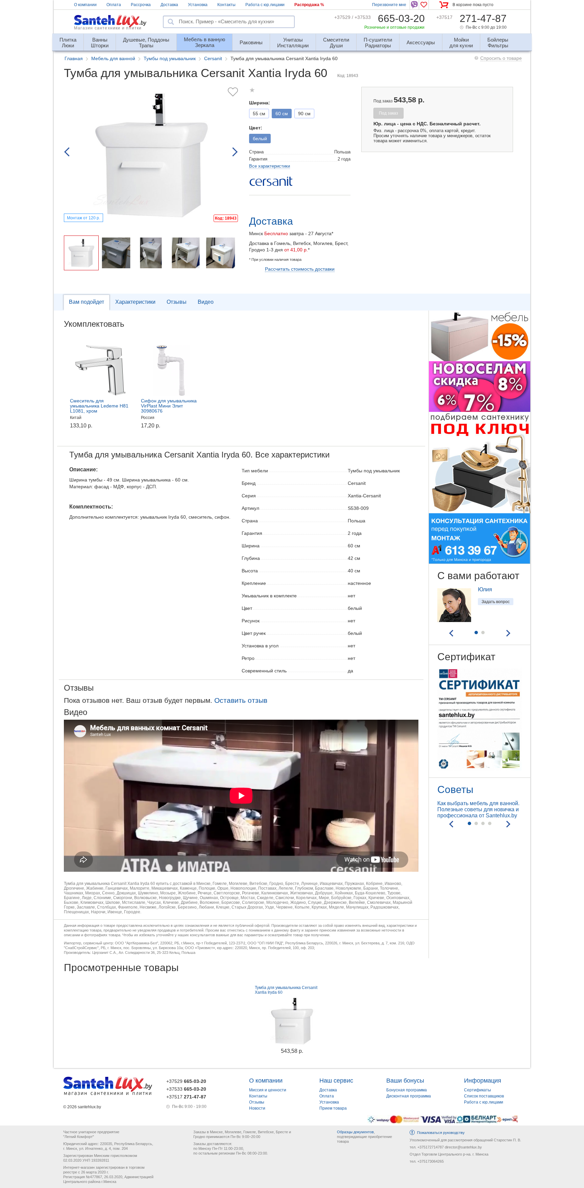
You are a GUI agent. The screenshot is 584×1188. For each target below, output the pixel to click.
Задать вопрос (496, 601)
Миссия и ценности (267, 1090)
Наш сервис (336, 1080)
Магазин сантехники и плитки (108, 28)
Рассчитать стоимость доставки (300, 269)
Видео (206, 302)
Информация (482, 1080)
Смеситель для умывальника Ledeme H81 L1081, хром (99, 406)
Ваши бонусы (405, 1080)
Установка (198, 4)
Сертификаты (477, 1090)
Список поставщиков (484, 1096)
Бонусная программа (406, 1090)
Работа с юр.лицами (265, 4)
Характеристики (135, 302)
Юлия (485, 589)
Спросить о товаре (501, 58)
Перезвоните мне (389, 4)
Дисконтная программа (408, 1096)
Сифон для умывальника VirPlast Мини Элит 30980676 (169, 406)
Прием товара (333, 1108)
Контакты (226, 4)
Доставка (169, 4)
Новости (257, 1108)
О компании (85, 4)
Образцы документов (355, 1132)
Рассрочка (141, 4)
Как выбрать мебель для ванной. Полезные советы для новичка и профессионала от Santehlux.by (478, 809)
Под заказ (388, 113)
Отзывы (177, 302)
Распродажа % (309, 4)
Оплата (113, 4)
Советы (455, 789)
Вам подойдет (86, 302)
